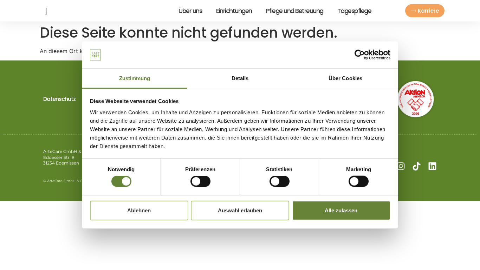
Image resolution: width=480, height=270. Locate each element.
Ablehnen (139, 210)
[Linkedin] (432, 166)
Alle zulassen (341, 210)
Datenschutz (59, 99)
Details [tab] (240, 78)
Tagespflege (354, 10)
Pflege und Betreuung (294, 10)
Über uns (190, 10)
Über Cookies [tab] (345, 78)
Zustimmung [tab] (134, 78)
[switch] (200, 181)
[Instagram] (400, 166)
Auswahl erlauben (240, 210)
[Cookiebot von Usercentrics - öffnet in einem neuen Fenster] (359, 55)
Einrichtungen (234, 10)
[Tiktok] (416, 166)
